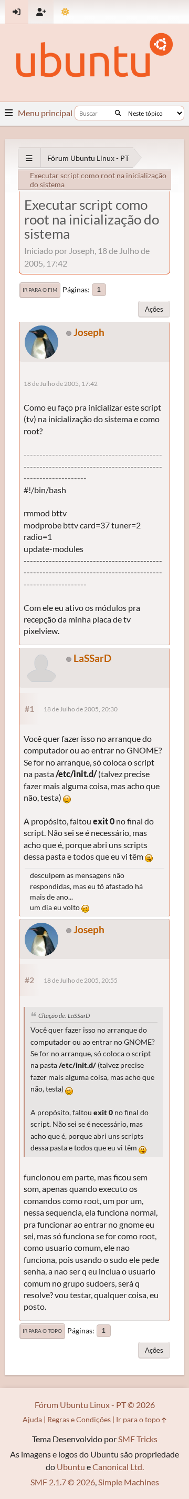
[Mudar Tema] (65, 12)
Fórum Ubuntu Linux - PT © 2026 (95, 1405)
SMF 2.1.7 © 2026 (62, 1482)
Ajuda (32, 1419)
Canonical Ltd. (118, 1467)
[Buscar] (118, 113)
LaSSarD (92, 658)
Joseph (89, 332)
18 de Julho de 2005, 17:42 (61, 383)
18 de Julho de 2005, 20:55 (81, 980)
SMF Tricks (138, 1439)
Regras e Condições (79, 1419)
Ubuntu (71, 1467)
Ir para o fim (40, 290)
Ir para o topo (42, 1331)
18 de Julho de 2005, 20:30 (81, 709)
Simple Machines (128, 1482)
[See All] (29, 158)
